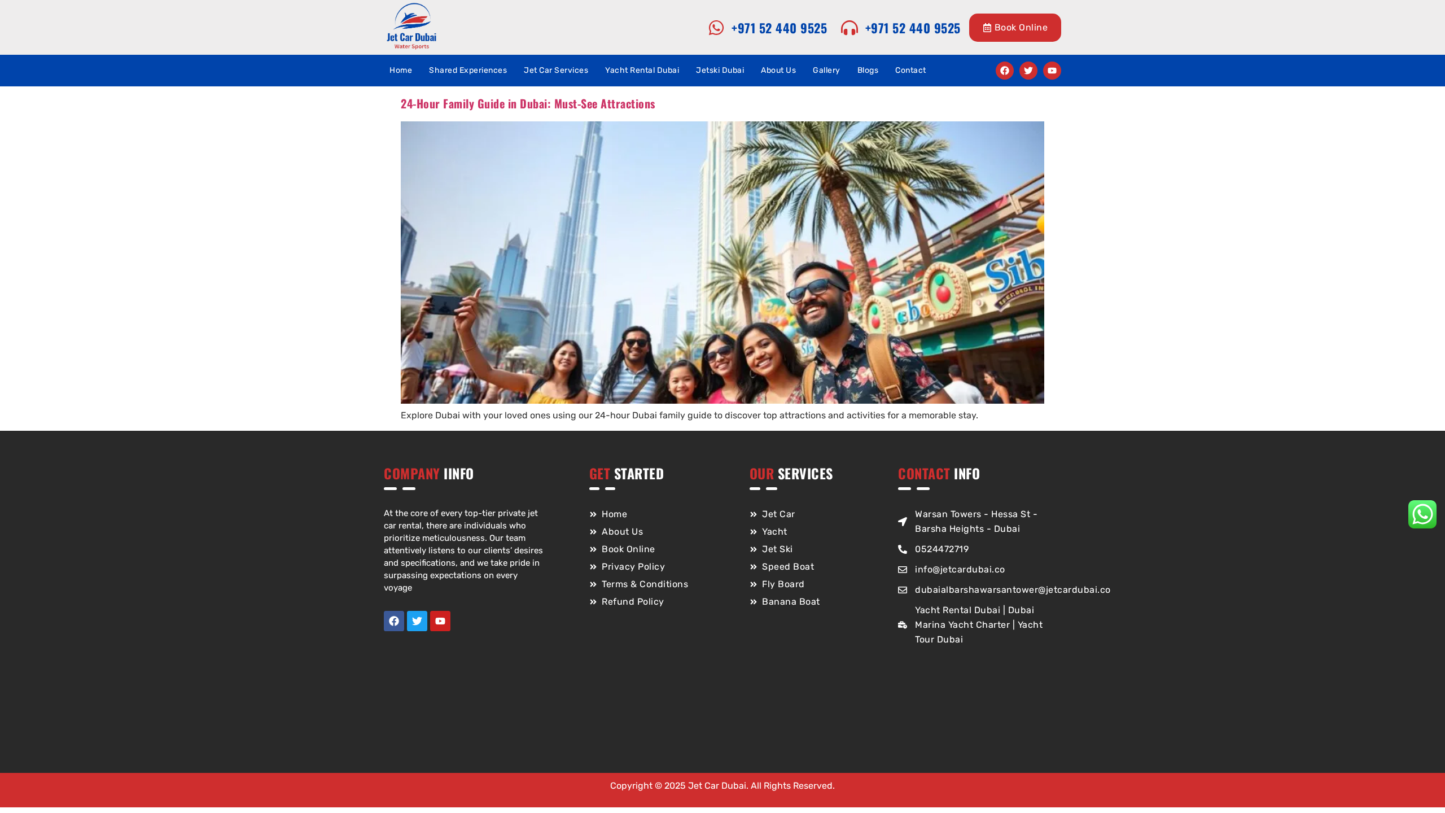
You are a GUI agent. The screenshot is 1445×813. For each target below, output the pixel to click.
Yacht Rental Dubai (642, 70)
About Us (778, 70)
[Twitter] (1028, 71)
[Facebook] (1005, 71)
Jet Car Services (556, 70)
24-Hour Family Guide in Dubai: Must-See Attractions (528, 103)
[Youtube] (1052, 71)
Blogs (868, 70)
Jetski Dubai (720, 70)
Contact (910, 70)
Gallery (826, 70)
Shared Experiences (468, 70)
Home (400, 70)
